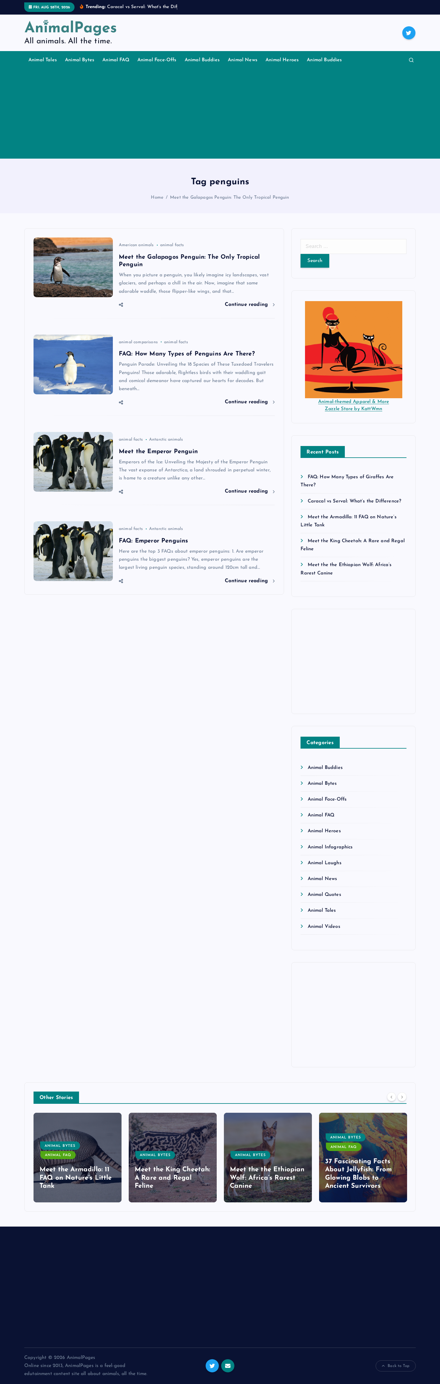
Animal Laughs (324, 863)
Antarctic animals (166, 439)
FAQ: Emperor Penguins (153, 541)
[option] (78, 1157)
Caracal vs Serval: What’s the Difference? (354, 501)
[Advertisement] (220, 114)
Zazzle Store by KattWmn (353, 409)
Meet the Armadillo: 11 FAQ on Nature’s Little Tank (76, 1178)
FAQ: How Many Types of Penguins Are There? (187, 354)
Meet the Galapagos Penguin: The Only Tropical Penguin (229, 197)
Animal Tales (42, 60)
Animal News (242, 60)
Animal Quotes (324, 894)
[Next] (401, 1096)
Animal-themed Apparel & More (353, 401)
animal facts (172, 245)
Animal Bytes (79, 60)
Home (157, 197)
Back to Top (398, 1366)
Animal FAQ (115, 60)
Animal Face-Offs (157, 60)
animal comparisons (138, 342)
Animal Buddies (202, 60)
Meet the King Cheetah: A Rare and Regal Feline (172, 1178)
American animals (136, 245)
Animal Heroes (282, 60)
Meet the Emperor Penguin (158, 452)
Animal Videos (324, 926)
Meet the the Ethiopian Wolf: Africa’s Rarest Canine (267, 1178)
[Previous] (391, 1096)
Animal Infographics (330, 847)
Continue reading (247, 304)
